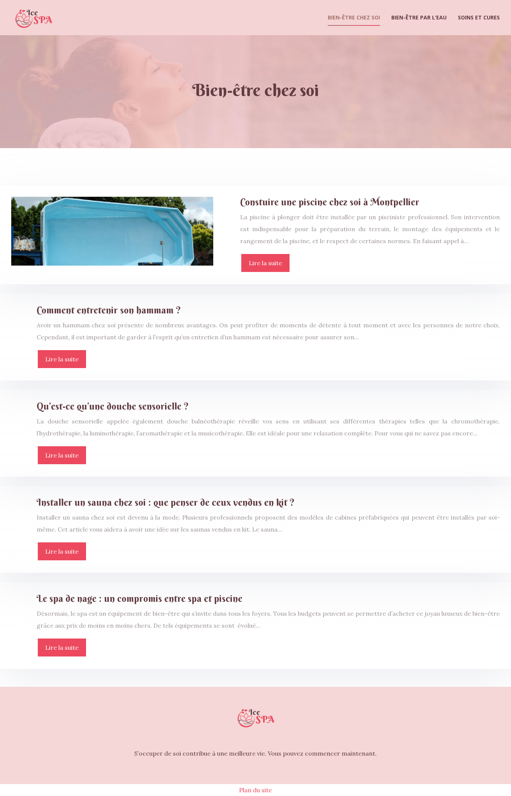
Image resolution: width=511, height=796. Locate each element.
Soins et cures (479, 17)
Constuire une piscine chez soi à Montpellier (329, 202)
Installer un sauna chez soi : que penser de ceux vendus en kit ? (166, 502)
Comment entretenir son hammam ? (109, 310)
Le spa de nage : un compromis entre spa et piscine (139, 598)
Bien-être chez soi (354, 17)
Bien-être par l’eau (419, 17)
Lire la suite (265, 263)
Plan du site (255, 790)
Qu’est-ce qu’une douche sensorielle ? (113, 406)
